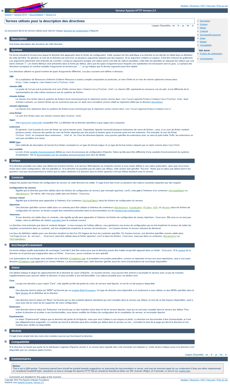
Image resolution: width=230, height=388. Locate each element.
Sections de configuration (127, 210)
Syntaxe (203, 24)
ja (182, 25)
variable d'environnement (42, 152)
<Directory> (22, 194)
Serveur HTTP (20, 14)
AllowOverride (77, 258)
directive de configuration (76, 30)
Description (205, 21)
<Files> (147, 207)
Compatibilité (206, 45)
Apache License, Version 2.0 (31, 382)
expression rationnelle (31, 122)
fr (178, 25)
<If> (155, 207)
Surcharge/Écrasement (210, 35)
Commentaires (206, 58)
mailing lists (184, 371)
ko (188, 25)
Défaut (203, 28)
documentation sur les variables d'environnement (61, 155)
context (181, 250)
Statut (202, 38)
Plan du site (222, 6)
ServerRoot (157, 102)
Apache (8, 14)
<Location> (135, 207)
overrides (56, 220)
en (173, 25)
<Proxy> (166, 207)
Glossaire (211, 6)
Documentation (36, 14)
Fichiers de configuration (211, 53)
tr (193, 25)
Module (203, 42)
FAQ (203, 6)
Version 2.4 (51, 14)
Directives (194, 6)
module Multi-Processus (84, 290)
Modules (184, 6)
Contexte (204, 31)
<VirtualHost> (176, 190)
